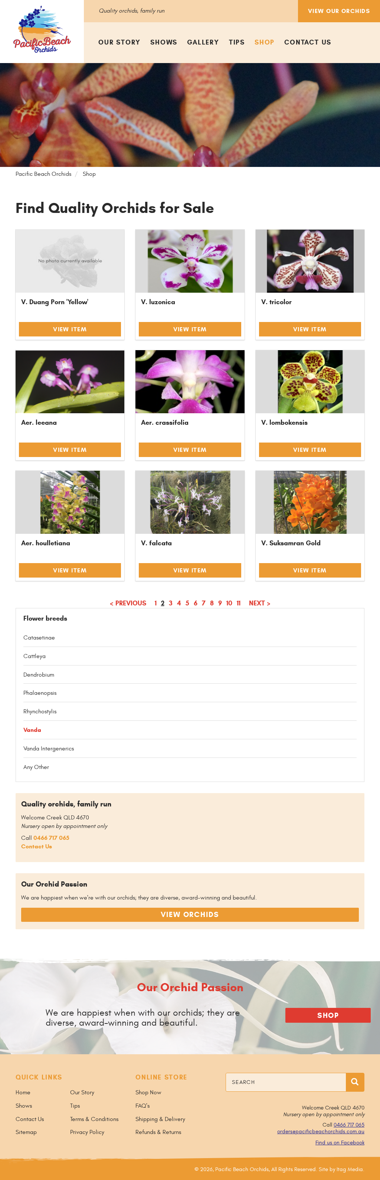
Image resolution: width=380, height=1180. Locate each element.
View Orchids (190, 914)
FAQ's (142, 1105)
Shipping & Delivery (160, 1119)
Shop (265, 42)
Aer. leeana (39, 422)
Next (260, 603)
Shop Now (148, 1092)
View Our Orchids (339, 10)
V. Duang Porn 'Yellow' (54, 302)
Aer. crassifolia (165, 422)
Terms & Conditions (94, 1119)
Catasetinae (39, 637)
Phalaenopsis (39, 693)
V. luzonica (158, 302)
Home (23, 1092)
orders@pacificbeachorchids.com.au (320, 1131)
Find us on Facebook (339, 1143)
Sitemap (26, 1132)
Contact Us (307, 42)
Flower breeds (45, 618)
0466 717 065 (51, 837)
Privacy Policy (87, 1132)
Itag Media (350, 1169)
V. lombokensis (284, 422)
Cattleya (34, 656)
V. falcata (156, 543)
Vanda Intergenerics (48, 748)
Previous (128, 603)
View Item (70, 329)
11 (238, 603)
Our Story (119, 42)
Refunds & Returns (158, 1132)
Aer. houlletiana (45, 543)
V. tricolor (276, 302)
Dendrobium (38, 674)
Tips (237, 42)
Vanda (32, 729)
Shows (163, 42)
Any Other (36, 767)
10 (229, 603)
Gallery (203, 42)
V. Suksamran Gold (291, 543)
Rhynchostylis (39, 711)
